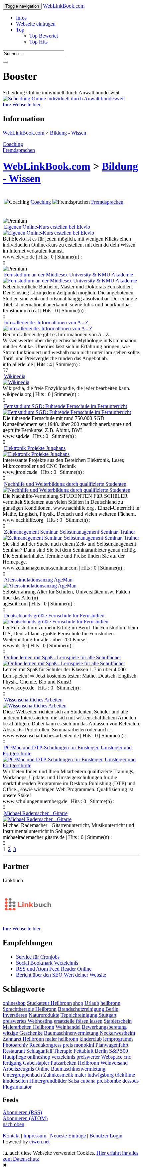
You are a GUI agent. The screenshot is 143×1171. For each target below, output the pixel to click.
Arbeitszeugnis (18, 1069)
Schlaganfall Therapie (49, 1051)
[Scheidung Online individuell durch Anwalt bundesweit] (64, 98)
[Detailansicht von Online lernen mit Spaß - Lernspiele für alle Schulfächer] (64, 663)
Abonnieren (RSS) (22, 1112)
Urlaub (91, 1003)
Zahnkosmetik (58, 1075)
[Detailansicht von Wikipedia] (16, 382)
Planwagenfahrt (111, 1045)
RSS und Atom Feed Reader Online (53, 969)
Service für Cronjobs (38, 957)
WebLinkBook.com (63, 6)
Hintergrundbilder (48, 1081)
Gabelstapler (36, 1063)
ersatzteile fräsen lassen (78, 1021)
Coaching (13, 144)
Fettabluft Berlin (90, 1051)
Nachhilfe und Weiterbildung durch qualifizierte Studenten (65, 484)
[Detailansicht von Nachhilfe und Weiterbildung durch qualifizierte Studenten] (66, 490)
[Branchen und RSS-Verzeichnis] (28, 922)
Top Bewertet (43, 36)
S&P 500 (118, 1051)
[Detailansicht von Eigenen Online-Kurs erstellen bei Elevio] (48, 233)
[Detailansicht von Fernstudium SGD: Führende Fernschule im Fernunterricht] (67, 412)
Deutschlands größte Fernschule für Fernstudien (54, 615)
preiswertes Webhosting (28, 1021)
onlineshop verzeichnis (51, 1057)
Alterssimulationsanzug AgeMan (38, 580)
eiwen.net (39, 1141)
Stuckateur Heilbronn (49, 1003)
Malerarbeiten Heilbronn (28, 1027)
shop (78, 1003)
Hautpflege (14, 1057)
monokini (84, 1045)
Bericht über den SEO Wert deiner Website (61, 975)
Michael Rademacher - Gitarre (36, 813)
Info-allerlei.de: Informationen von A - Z (46, 322)
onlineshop (14, 1003)
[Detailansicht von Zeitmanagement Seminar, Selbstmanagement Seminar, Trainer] (71, 538)
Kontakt (11, 1135)
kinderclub (90, 1039)
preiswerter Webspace (99, 1057)
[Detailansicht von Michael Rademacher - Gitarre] (37, 819)
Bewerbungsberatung (104, 1027)
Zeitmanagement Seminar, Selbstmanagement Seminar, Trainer (69, 532)
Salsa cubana (81, 1081)
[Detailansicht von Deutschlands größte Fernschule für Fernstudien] (55, 621)
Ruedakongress (45, 1045)
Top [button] (20, 30)
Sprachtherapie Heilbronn (30, 1009)
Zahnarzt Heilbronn (23, 1039)
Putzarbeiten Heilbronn (75, 1063)
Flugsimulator (17, 1087)
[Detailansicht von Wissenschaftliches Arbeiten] (35, 705)
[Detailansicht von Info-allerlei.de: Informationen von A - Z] (47, 328)
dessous (130, 1081)
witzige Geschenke (23, 1033)
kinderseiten (15, 1081)
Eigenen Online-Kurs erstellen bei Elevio (47, 227)
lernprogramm (118, 1039)
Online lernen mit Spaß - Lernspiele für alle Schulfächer (62, 657)
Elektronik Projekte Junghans (35, 448)
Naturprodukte (44, 1015)
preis (68, 1045)
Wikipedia (14, 376)
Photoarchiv (15, 1045)
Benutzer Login (105, 1135)
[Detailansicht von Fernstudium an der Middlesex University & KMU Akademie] (70, 280)
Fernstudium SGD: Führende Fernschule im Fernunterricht (65, 406)
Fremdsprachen (19, 150)
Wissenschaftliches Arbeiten (33, 699)
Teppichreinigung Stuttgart (88, 1015)
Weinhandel (68, 1027)
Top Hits (38, 42)
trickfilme (125, 1075)
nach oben (13, 1124)
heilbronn (110, 1003)
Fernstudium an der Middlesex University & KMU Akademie (68, 274)
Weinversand (114, 1063)
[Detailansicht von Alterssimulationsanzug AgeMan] (39, 585)
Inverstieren (15, 1015)
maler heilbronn (61, 1039)
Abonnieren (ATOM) (25, 1118)
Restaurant (14, 1051)
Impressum (34, 1135)
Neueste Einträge (68, 1135)
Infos (21, 18)
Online (42, 1069)
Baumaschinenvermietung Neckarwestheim (89, 1033)
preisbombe (109, 1081)
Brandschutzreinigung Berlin (88, 1009)
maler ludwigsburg (94, 1075)
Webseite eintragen (36, 24)
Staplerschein (118, 1021)
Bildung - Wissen (68, 133)
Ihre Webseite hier (22, 104)
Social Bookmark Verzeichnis (47, 963)
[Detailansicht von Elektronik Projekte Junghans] (36, 454)
